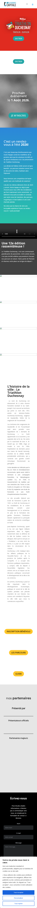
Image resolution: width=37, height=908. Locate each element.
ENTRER (18, 38)
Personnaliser (18, 898)
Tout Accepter (18, 892)
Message (18, 843)
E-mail (18, 833)
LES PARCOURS (18, 652)
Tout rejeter (18, 904)
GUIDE (18, 673)
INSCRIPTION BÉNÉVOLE (18, 631)
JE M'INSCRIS (18, 115)
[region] (18, 882)
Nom (18, 824)
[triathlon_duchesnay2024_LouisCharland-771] (18, 340)
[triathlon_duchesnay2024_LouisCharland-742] (18, 314)
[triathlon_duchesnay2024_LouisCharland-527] (18, 288)
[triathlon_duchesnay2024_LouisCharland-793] (18, 366)
